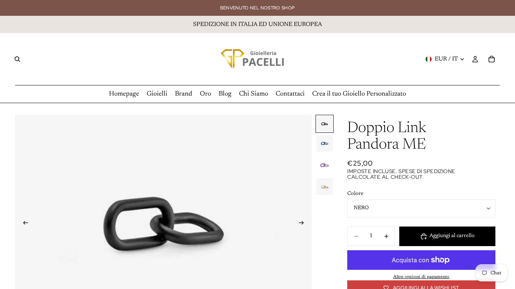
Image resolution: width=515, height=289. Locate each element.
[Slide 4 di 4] (324, 186)
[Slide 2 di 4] (324, 143)
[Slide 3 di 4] (324, 165)
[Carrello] (491, 59)
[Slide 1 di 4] (324, 124)
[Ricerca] (17, 59)
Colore (355, 193)
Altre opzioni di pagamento (421, 277)
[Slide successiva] (303, 224)
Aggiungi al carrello (452, 236)
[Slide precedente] (23, 224)
